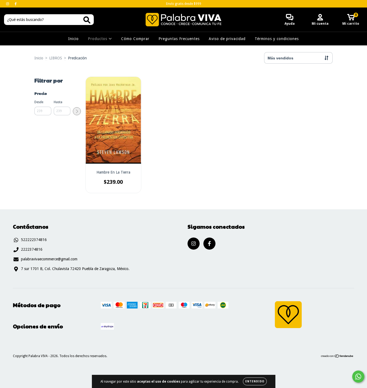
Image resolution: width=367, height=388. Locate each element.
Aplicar (77, 111)
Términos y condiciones (277, 39)
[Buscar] (87, 20)
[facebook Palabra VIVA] (15, 4)
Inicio (73, 39)
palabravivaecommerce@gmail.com (49, 259)
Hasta (58, 102)
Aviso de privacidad (227, 39)
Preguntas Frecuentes (179, 39)
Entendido (254, 381)
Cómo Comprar (135, 39)
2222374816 (31, 249)
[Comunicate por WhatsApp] (358, 377)
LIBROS (55, 58)
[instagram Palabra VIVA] (8, 4)
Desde (38, 102)
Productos (98, 39)
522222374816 (34, 240)
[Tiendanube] (337, 357)
